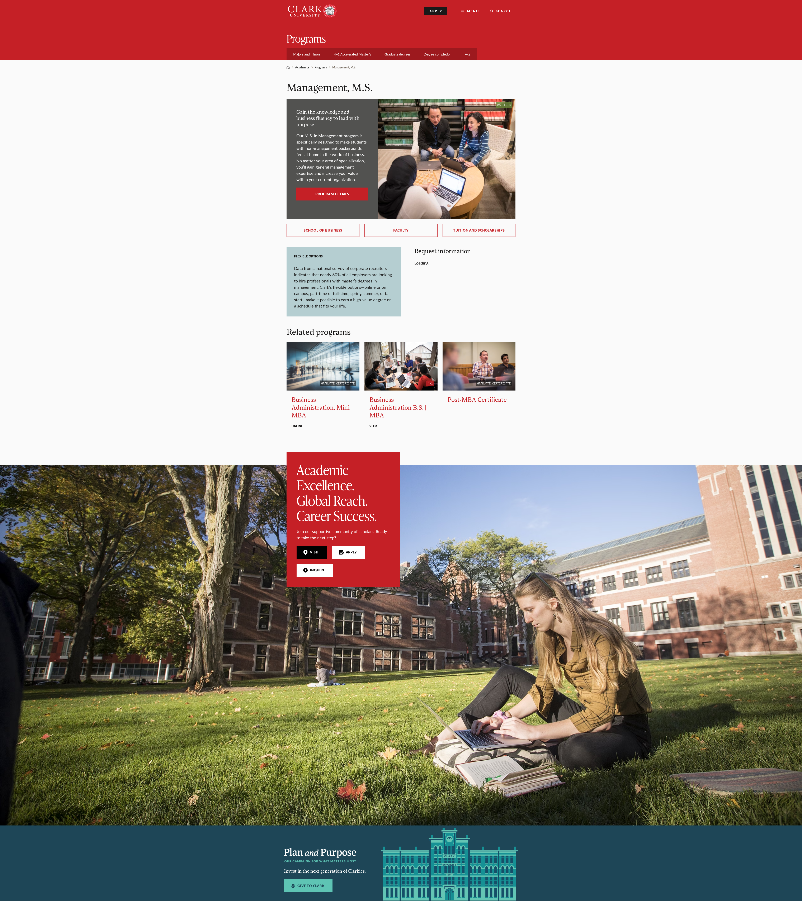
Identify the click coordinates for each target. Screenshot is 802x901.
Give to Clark (310, 885)
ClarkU (288, 67)
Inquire (317, 570)
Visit (314, 552)
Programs (306, 38)
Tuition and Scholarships (479, 230)
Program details (332, 194)
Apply (436, 11)
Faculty (401, 230)
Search (504, 11)
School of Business (323, 230)
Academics (302, 67)
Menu (473, 11)
